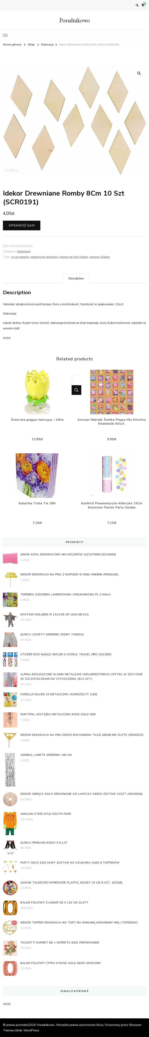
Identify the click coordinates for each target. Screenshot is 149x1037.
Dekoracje (23, 251)
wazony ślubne (99, 257)
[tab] (76, 278)
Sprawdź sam (22, 225)
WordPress (31, 1030)
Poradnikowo (74, 20)
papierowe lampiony (44, 257)
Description (76, 278)
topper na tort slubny (73, 257)
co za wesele (20, 257)
